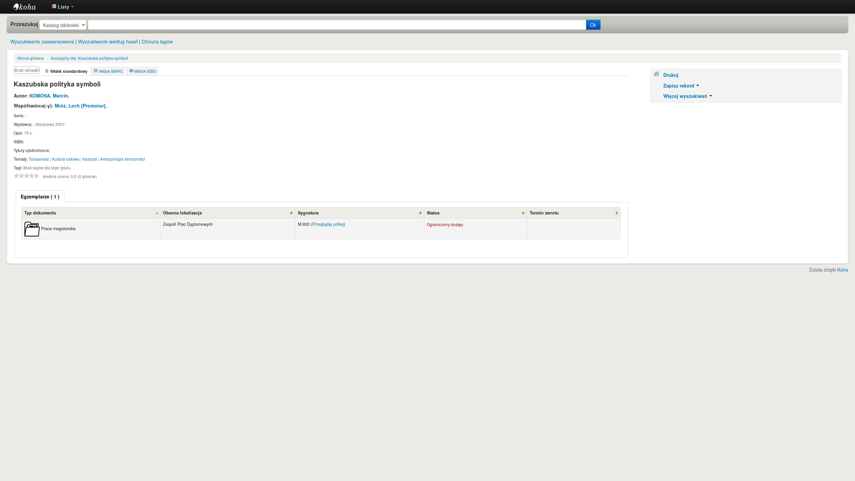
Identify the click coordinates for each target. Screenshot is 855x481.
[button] (63, 6)
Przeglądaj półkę (328, 224)
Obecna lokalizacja (182, 213)
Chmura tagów (157, 41)
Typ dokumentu (40, 213)
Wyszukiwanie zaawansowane (42, 41)
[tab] (40, 196)
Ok (593, 24)
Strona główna (30, 58)
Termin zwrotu (544, 213)
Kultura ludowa (65, 159)
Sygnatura (308, 213)
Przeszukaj (24, 24)
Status (433, 213)
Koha (842, 269)
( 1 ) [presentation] (40, 196)
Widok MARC (111, 71)
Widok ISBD (145, 71)
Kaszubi (89, 159)
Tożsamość (39, 159)
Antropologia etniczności (122, 159)
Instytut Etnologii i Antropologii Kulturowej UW (30, 6)
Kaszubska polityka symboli (89, 58)
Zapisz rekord (679, 85)
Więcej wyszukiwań (686, 96)
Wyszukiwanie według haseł (108, 41)
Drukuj (670, 74)
